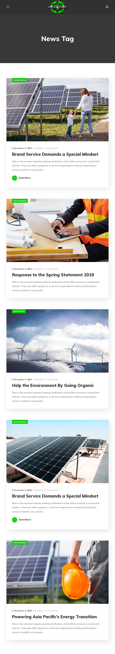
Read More (25, 177)
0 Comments (52, 148)
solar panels (20, 80)
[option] (57, 109)
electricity (19, 311)
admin (40, 148)
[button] (107, 7)
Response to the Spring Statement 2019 (53, 274)
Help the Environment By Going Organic (53, 385)
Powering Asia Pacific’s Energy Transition (54, 616)
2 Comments (52, 269)
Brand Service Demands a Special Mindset (55, 154)
